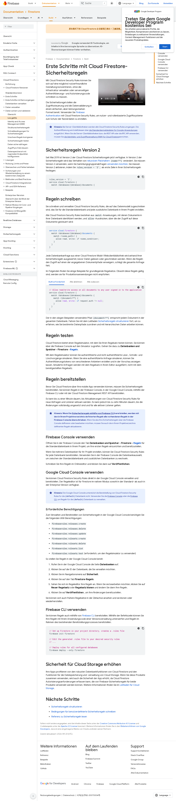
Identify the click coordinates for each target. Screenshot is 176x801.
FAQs (133, 768)
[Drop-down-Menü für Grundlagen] (32, 17)
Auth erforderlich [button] (56, 282)
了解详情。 (117, 29)
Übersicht (8, 18)
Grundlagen (23, 18)
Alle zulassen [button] (93, 282)
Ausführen (67, 18)
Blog (141, 3)
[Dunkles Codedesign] (138, 177)
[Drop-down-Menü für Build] (36, 3)
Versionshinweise (138, 764)
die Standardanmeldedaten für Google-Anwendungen (113, 130)
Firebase (49, 59)
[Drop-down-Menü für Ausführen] (75, 17)
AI (39, 18)
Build (30, 3)
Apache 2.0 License (69, 726)
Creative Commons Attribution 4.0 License (117, 723)
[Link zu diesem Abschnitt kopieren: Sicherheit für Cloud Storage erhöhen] (124, 664)
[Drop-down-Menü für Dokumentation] (59, 3)
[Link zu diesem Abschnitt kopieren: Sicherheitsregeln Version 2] (103, 150)
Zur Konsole (153, 3)
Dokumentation (49, 3)
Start (165, 46)
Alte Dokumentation (139, 773)
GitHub (43, 768)
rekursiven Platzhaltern (98, 160)
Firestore (34, 12)
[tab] (56, 281)
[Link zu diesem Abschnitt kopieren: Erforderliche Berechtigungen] (87, 509)
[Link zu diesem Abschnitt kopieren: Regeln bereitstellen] (88, 379)
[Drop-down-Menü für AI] (43, 17)
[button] (16, 43)
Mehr (67, 3)
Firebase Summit (93, 759)
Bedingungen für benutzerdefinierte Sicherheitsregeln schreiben (83, 711)
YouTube (89, 767)
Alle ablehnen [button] (76, 282)
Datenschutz (69, 795)
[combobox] (93, 3)
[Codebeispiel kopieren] (143, 177)
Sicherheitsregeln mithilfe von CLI (93, 413)
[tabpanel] (95, 299)
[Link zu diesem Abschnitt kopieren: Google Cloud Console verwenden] (106, 472)
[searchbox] (18, 26)
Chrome (87, 784)
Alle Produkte (140, 784)
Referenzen (86, 18)
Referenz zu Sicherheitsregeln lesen (69, 716)
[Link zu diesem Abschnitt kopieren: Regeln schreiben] (83, 199)
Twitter (88, 763)
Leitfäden (44, 751)
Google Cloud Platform (119, 784)
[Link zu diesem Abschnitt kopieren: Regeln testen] (76, 335)
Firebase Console (115, 496)
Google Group (137, 759)
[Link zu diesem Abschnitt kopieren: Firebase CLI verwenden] (89, 610)
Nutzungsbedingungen (50, 795)
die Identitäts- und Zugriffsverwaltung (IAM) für (91, 137)
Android (74, 784)
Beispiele (101, 18)
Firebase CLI (88, 615)
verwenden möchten (117, 164)
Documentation (13, 12)
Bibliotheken (45, 764)
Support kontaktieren (140, 751)
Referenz (44, 755)
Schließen (149, 47)
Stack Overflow (137, 755)
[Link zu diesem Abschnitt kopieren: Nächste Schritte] (82, 699)
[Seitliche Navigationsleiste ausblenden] (33, 796)
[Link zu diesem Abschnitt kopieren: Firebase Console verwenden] (97, 437)
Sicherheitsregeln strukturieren (113, 321)
